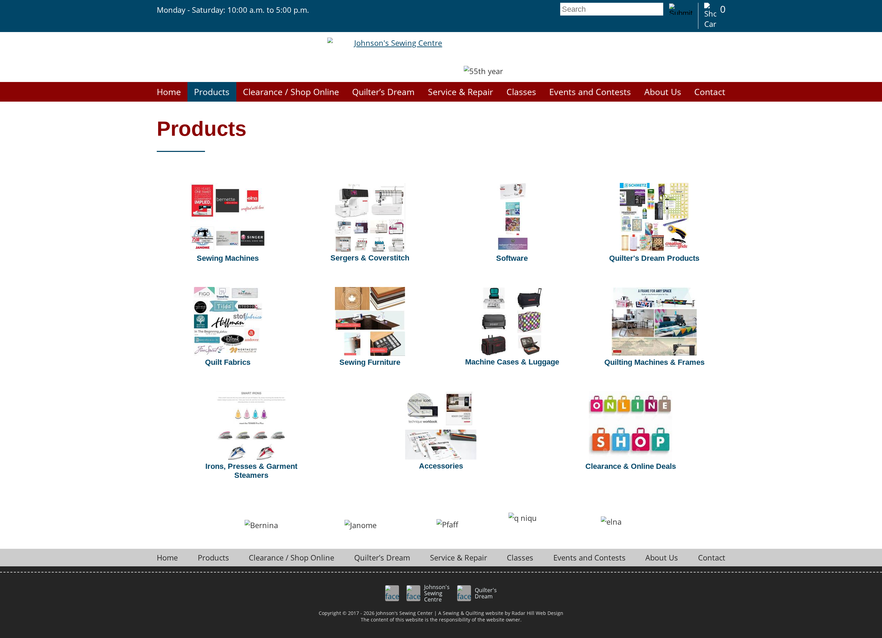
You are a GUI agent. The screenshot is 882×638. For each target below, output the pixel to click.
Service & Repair (460, 91)
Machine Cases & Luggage (512, 362)
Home (169, 91)
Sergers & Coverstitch (369, 258)
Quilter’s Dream (383, 91)
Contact (709, 91)
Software (512, 258)
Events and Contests (590, 91)
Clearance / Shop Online (291, 91)
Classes (521, 91)
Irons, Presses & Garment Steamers (251, 471)
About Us (662, 91)
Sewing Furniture (369, 362)
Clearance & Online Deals (630, 466)
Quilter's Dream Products (654, 258)
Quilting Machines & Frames (654, 362)
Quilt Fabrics (227, 362)
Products (211, 91)
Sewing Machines (228, 258)
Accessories (441, 466)
